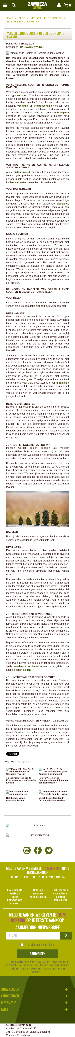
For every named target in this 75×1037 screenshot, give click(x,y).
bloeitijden (62, 203)
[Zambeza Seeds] (37, 4)
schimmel (34, 666)
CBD (31, 382)
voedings (22, 105)
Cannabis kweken (32, 47)
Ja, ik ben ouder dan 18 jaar (41, 944)
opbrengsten (61, 112)
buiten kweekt (22, 172)
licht (37, 112)
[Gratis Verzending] (37, 835)
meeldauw (19, 666)
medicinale (62, 382)
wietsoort (22, 95)
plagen (27, 670)
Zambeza (25, 1035)
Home (9, 18)
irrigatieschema (43, 105)
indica (57, 148)
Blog (22, 18)
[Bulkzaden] (37, 825)
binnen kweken (18, 182)
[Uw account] (58, 5)
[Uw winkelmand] (65, 5)
